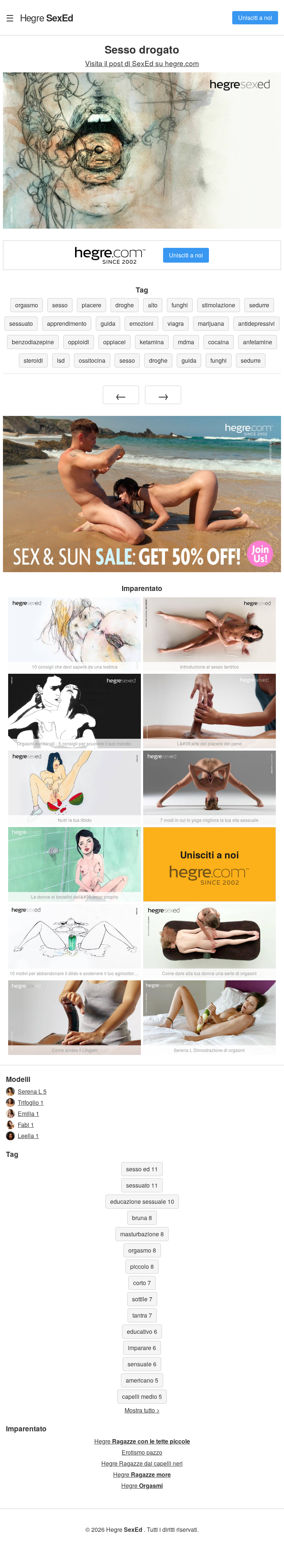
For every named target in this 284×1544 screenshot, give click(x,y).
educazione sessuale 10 (142, 1201)
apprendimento (67, 323)
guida (108, 323)
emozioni (141, 323)
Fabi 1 (26, 1124)
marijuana (211, 323)
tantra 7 (142, 1315)
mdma (186, 342)
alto (153, 305)
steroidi (33, 360)
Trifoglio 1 (31, 1102)
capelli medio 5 (142, 1396)
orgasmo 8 (142, 1250)
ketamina (152, 342)
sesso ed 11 (142, 1169)
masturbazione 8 (142, 1234)
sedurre (259, 305)
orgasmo (26, 305)
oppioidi (78, 342)
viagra (176, 323)
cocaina (218, 342)
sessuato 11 (142, 1185)
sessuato (21, 323)
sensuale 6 (142, 1364)
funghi (180, 305)
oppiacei (114, 342)
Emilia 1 (28, 1113)
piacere (91, 305)
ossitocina (92, 360)
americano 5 (142, 1380)
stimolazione (218, 305)
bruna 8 (142, 1217)
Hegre (46, 17)
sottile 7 (142, 1299)
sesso (60, 305)
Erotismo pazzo (142, 1452)
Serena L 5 (32, 1091)
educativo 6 (142, 1331)
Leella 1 (28, 1135)
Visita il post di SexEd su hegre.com (142, 63)
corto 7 (142, 1282)
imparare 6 (142, 1347)
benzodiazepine (33, 342)
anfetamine (257, 342)
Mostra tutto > (142, 1410)
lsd (61, 360)
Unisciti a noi (255, 17)
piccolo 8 (142, 1266)
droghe (124, 305)
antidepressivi (256, 323)
